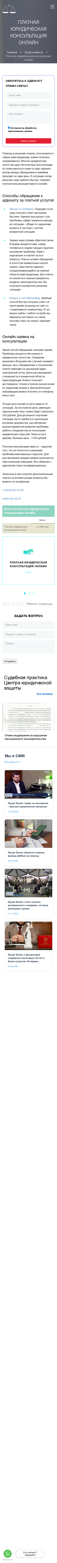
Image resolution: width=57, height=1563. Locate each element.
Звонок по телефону (22, 209)
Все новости (12, 762)
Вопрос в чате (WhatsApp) (25, 298)
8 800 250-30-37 (11, 498)
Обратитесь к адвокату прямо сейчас (24, 84)
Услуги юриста (34, 52)
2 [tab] (29, 593)
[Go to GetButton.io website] (8, 1560)
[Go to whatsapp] (8, 1554)
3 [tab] (34, 593)
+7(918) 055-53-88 (12, 490)
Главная (12, 52)
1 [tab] (25, 593)
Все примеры (45, 694)
